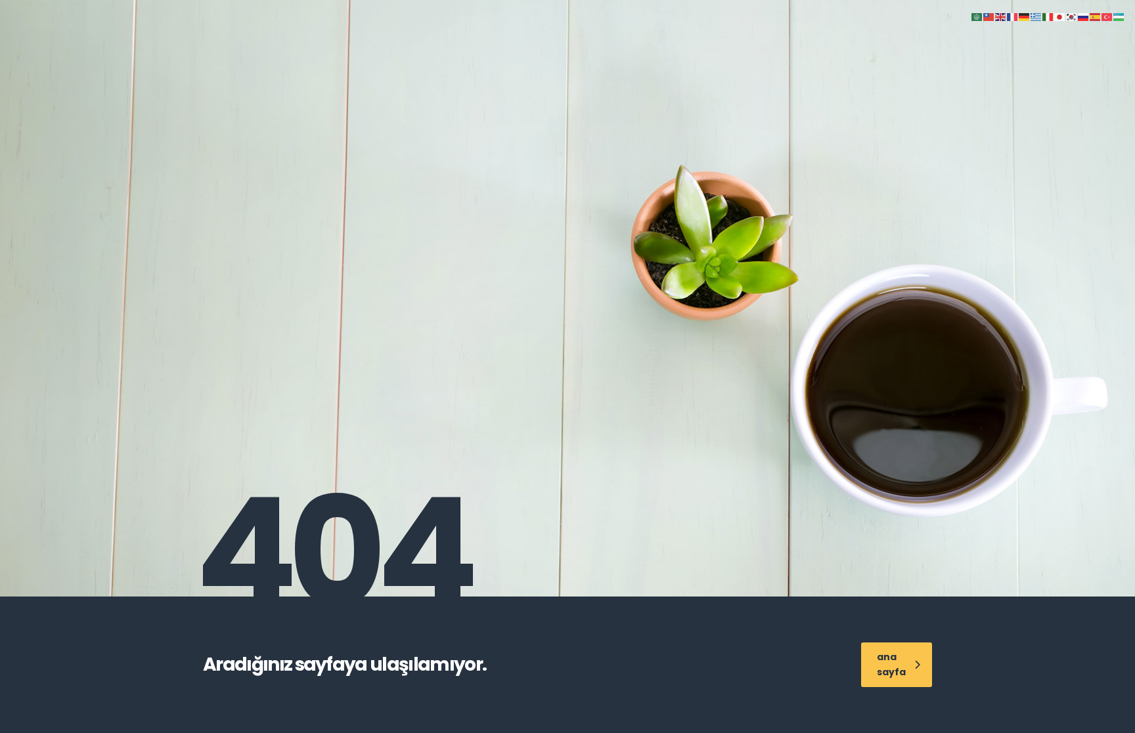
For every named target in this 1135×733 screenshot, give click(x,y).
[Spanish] (1096, 16)
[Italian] (1048, 16)
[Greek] (1036, 16)
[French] (1013, 16)
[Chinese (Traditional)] (989, 16)
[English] (1001, 16)
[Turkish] (1107, 16)
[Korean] (1072, 16)
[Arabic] (977, 16)
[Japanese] (1060, 16)
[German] (1025, 16)
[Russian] (1084, 16)
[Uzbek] (1119, 16)
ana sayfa (891, 664)
